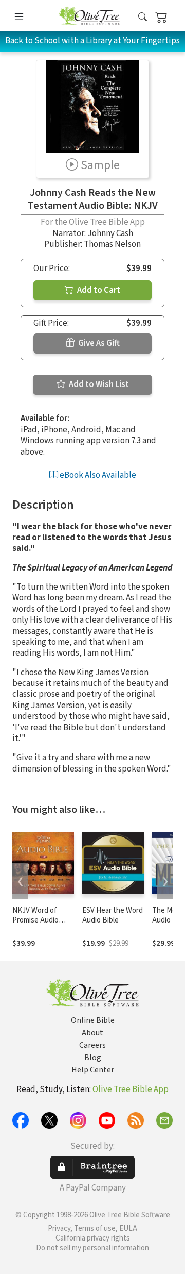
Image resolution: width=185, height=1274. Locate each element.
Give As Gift (98, 343)
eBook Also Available (97, 475)
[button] (142, 17)
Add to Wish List (98, 384)
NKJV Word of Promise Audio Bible (35, 920)
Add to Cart (98, 290)
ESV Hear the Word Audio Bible (112, 915)
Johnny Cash (110, 233)
